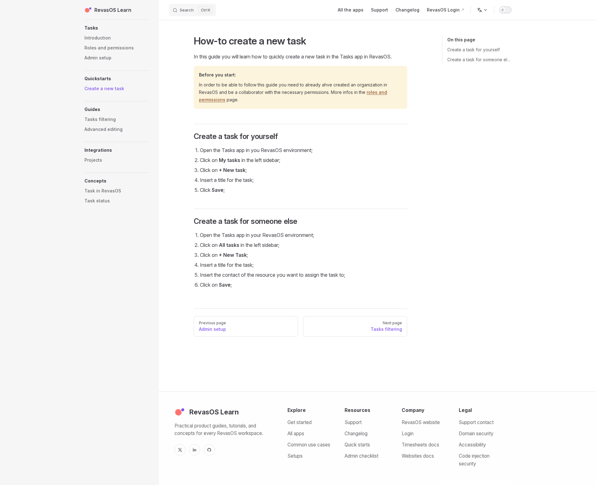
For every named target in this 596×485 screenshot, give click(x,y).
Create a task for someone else (479, 59)
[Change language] (482, 10)
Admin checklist (361, 456)
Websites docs (418, 456)
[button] (116, 28)
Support (353, 422)
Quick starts (357, 445)
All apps (295, 433)
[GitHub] (209, 449)
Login (407, 433)
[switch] (505, 10)
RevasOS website (421, 422)
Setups (295, 456)
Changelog (356, 433)
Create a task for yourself (473, 49)
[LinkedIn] (194, 449)
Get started (299, 422)
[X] (180, 449)
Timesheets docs (420, 445)
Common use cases (308, 445)
